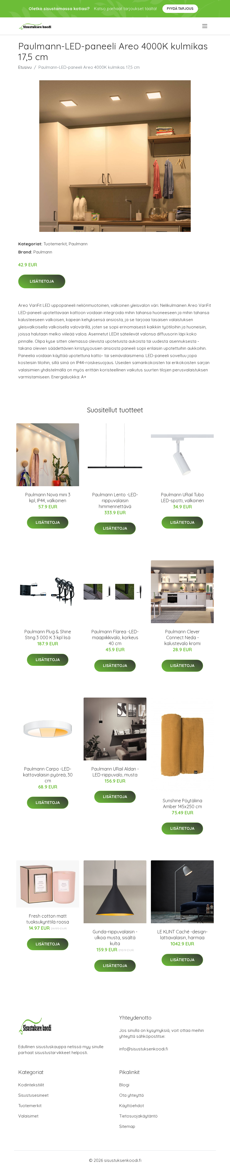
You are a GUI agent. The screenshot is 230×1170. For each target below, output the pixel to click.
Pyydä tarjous (180, 8)
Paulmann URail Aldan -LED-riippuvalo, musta (115, 772)
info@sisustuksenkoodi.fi (143, 1049)
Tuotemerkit (55, 243)
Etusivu (25, 67)
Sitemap (127, 1126)
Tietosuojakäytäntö (138, 1116)
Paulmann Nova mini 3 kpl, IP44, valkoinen (47, 497)
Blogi (124, 1084)
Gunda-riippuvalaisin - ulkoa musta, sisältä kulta (115, 937)
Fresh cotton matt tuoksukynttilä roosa (47, 919)
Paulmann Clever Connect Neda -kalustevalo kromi (182, 637)
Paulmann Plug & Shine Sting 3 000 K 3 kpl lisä (47, 634)
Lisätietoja (42, 281)
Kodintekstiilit (31, 1084)
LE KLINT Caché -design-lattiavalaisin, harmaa (182, 934)
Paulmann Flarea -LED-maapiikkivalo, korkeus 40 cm (115, 637)
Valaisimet (28, 1116)
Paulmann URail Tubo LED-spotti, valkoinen (182, 497)
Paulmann (78, 243)
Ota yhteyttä (131, 1095)
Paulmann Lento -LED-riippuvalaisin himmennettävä (115, 500)
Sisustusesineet (33, 1095)
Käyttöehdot (131, 1105)
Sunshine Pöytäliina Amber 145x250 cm (182, 803)
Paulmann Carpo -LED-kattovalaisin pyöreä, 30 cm (48, 774)
